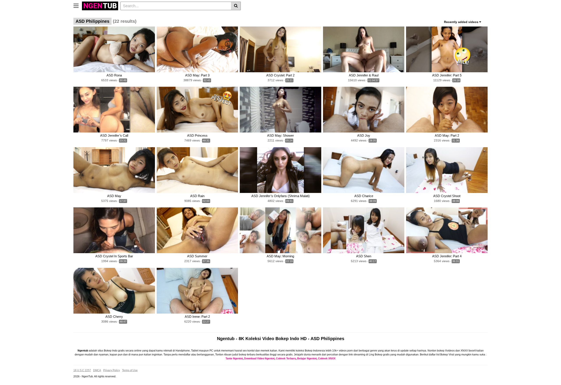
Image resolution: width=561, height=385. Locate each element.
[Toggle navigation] (77, 5)
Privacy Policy (111, 370)
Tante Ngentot (234, 358)
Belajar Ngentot (307, 358)
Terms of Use (130, 370)
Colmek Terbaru (286, 358)
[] (236, 6)
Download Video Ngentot (259, 358)
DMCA (97, 370)
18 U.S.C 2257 (82, 370)
